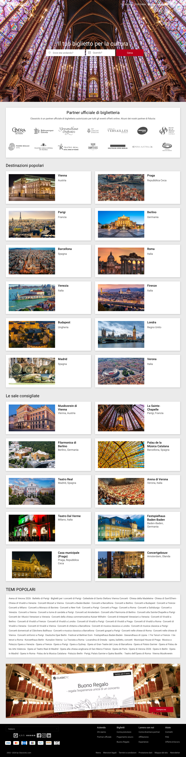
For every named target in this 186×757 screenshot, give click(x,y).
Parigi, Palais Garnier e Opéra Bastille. (103, 653)
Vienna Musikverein (162, 653)
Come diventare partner (149, 732)
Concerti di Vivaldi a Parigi (90, 621)
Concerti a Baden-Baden (77, 603)
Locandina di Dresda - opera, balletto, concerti (109, 639)
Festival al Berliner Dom (80, 635)
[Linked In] (49, 736)
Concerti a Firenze (166, 603)
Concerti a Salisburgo (149, 607)
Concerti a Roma (127, 607)
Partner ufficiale (104, 737)
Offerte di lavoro (172, 742)
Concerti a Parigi (90, 607)
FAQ (167, 737)
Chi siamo (101, 732)
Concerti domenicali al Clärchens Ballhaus (30, 630)
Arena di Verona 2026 (20, 598)
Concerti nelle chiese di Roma (137, 630)
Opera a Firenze (44, 644)
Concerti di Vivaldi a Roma (147, 621)
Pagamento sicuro (125, 737)
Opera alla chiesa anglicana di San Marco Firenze (85, 649)
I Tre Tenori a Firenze (159, 635)
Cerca (130, 52)
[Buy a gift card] (93, 691)
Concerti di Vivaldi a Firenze (31, 621)
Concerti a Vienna (27, 612)
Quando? (97, 51)
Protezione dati (145, 752)
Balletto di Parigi (40, 598)
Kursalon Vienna (54, 639)
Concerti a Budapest (145, 603)
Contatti (169, 732)
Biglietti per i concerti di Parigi (66, 598)
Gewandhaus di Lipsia (135, 635)
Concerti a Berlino (124, 603)
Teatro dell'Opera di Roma (137, 653)
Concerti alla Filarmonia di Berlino (118, 612)
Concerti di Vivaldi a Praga (119, 621)
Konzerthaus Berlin (34, 639)
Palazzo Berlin (75, 653)
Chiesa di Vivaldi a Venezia (22, 603)
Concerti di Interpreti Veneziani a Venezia (128, 616)
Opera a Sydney (78, 644)
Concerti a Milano (18, 607)
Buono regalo (157, 4)
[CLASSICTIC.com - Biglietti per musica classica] (19, 4)
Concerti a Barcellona (102, 603)
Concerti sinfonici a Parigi (30, 635)
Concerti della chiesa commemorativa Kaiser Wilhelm (79, 616)
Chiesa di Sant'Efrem (165, 598)
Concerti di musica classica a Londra (111, 626)
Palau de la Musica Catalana (51, 653)
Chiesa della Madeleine (141, 598)
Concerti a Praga (109, 607)
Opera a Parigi (60, 644)
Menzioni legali (109, 752)
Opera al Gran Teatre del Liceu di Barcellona (109, 644)
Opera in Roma (27, 653)
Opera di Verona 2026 (140, 649)
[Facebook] (16, 735)
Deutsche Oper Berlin (56, 635)
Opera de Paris (119, 649)
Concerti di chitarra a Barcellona (74, 626)
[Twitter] (44, 736)
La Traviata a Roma (74, 639)
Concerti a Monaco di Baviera (43, 607)
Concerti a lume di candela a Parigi (56, 612)
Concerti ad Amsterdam (87, 612)
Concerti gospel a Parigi (108, 630)
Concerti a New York (70, 607)
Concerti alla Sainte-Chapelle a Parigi (156, 612)
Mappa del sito (161, 752)
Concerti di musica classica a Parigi (149, 626)
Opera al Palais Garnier (145, 644)
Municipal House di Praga (147, 639)
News (98, 752)
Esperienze (143, 742)
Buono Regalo (123, 742)
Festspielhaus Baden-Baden (108, 635)
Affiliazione (144, 737)
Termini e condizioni (127, 752)
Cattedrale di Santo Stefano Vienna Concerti (105, 598)
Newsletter (175, 752)
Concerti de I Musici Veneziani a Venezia (29, 616)
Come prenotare (124, 732)
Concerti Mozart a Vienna (51, 603)
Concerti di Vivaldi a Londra (61, 621)
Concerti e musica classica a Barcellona (73, 630)
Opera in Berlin (160, 649)
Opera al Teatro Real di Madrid (42, 649)
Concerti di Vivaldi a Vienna (42, 626)
